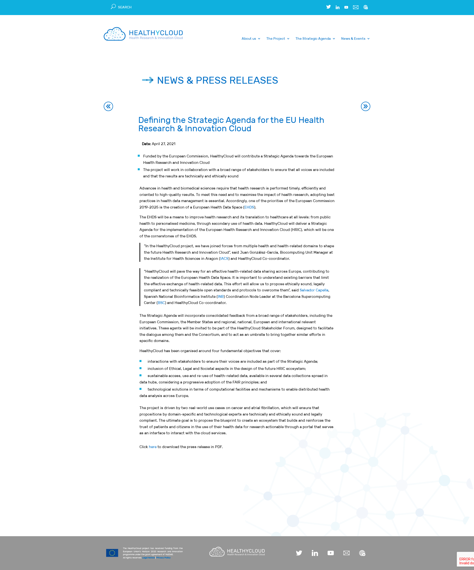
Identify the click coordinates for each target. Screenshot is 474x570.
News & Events (353, 39)
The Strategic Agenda (313, 39)
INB (221, 296)
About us (249, 39)
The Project (275, 39)
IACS (224, 258)
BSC (161, 302)
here (153, 446)
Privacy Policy (163, 557)
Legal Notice (148, 557)
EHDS (249, 207)
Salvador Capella (314, 290)
